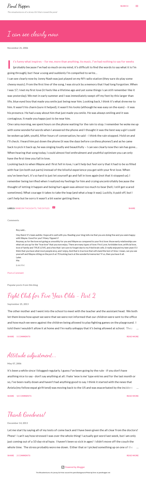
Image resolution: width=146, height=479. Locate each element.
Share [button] (132, 208)
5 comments (23, 336)
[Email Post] (53, 208)
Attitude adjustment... (31, 355)
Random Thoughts (25, 208)
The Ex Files (43, 208)
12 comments (24, 396)
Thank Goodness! (26, 414)
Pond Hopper (18, 6)
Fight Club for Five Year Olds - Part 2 (51, 295)
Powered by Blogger (75, 467)
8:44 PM (20, 265)
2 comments (23, 455)
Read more (133, 336)
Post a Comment (15, 272)
